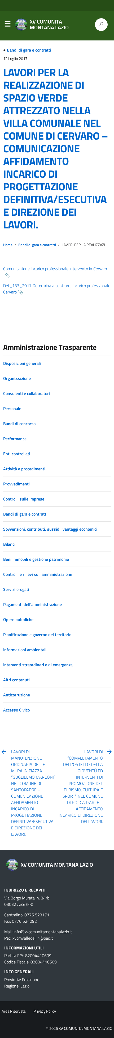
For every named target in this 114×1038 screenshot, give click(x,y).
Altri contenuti (16, 680)
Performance (15, 438)
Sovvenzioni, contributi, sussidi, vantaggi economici (50, 529)
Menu (7, 24)
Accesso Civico (16, 710)
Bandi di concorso (19, 423)
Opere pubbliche (18, 619)
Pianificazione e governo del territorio (37, 634)
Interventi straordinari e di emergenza (38, 665)
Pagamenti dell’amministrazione (32, 604)
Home (7, 245)
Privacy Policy (44, 1011)
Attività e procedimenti (24, 469)
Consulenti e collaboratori (26, 393)
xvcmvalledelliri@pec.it (32, 938)
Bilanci (9, 544)
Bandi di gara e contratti (29, 50)
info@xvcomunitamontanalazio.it (43, 932)
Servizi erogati (16, 589)
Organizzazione (17, 378)
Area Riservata (13, 1011)
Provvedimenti (16, 484)
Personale (12, 408)
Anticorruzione (16, 695)
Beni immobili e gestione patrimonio (36, 559)
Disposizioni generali (22, 363)
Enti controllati (16, 454)
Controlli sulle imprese (23, 499)
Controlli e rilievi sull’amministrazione (37, 574)
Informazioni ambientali (24, 649)
